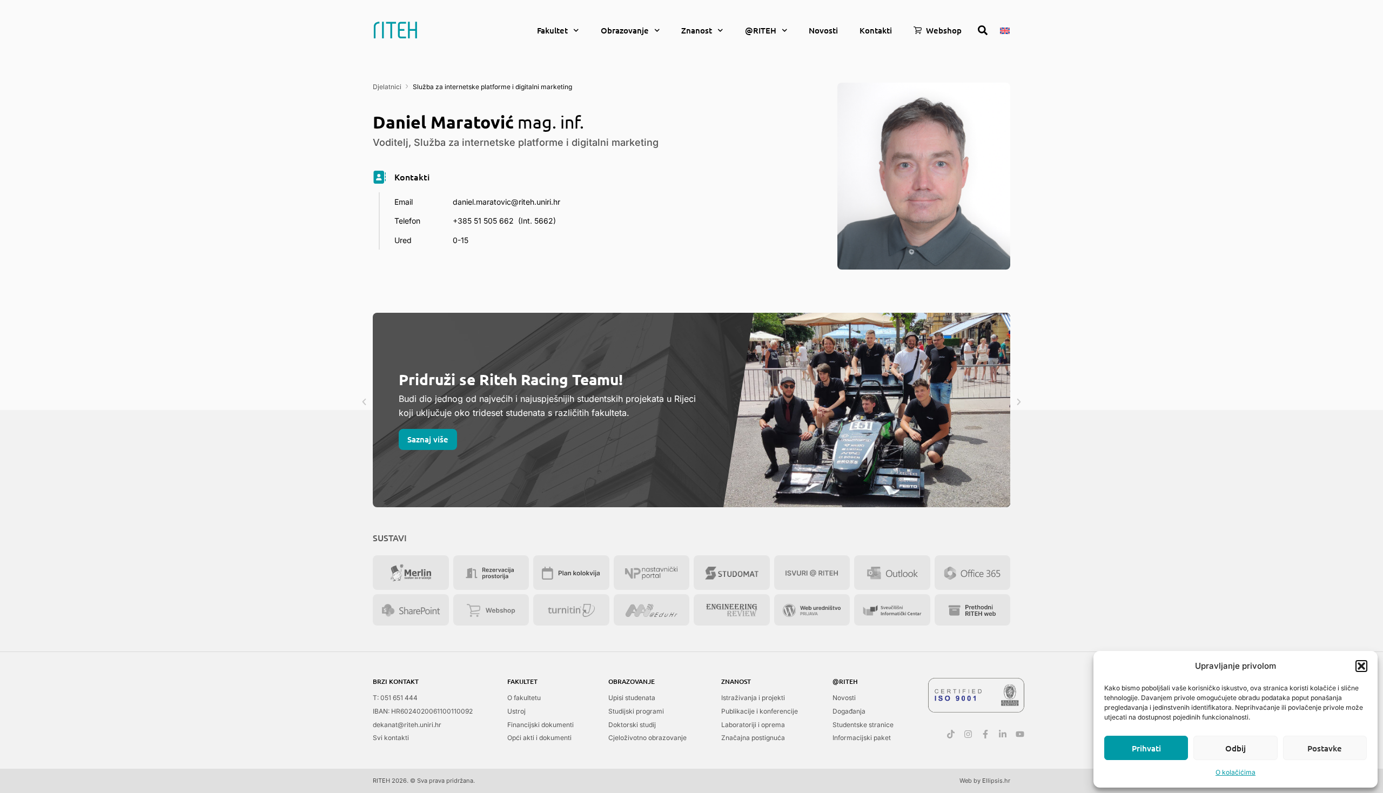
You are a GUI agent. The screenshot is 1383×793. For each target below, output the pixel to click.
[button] (1361, 666)
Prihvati (1146, 748)
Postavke (1324, 748)
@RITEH (760, 30)
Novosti (823, 30)
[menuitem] (1005, 29)
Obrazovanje (625, 30)
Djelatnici (387, 87)
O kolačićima (1236, 772)
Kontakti (876, 30)
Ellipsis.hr (996, 780)
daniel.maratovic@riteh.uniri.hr (506, 201)
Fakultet (552, 30)
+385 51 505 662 (483, 220)
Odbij (1235, 748)
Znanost (696, 30)
